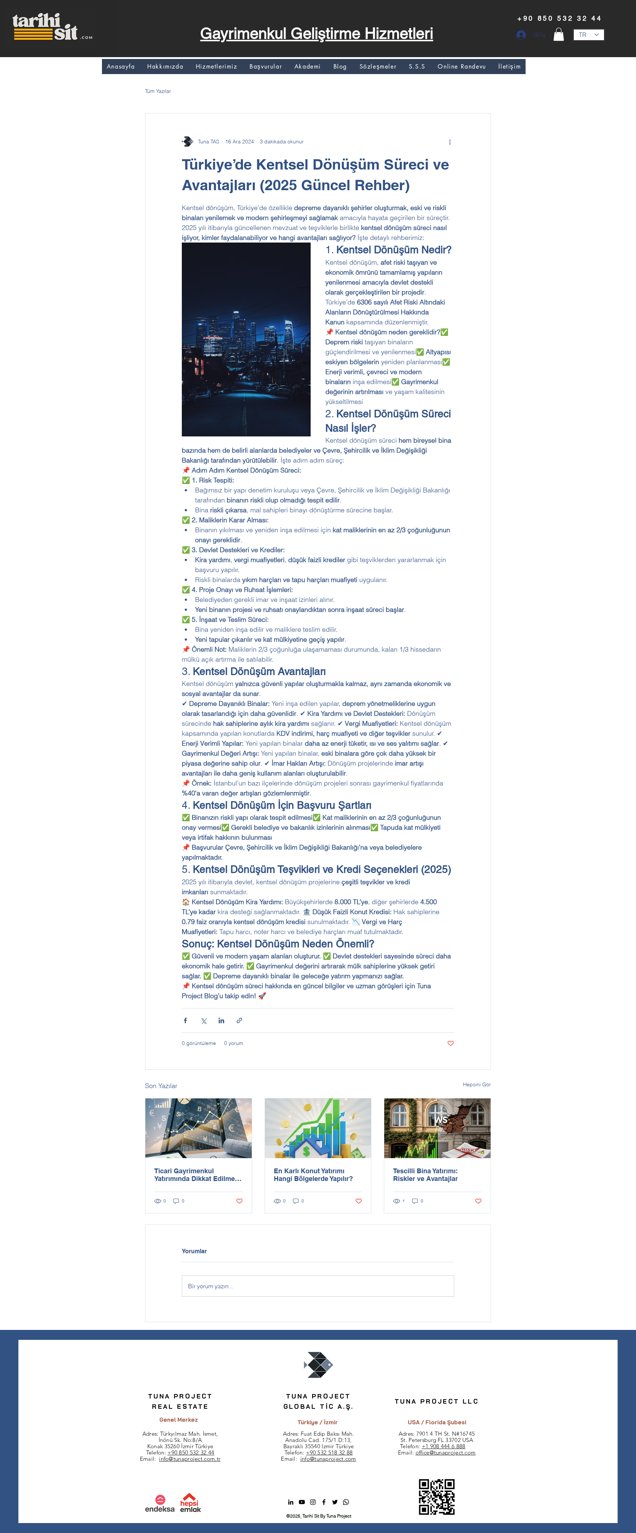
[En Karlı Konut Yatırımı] (318, 1128)
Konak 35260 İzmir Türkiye (180, 1446)
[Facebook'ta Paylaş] (185, 1020)
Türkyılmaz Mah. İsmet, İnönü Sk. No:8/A (188, 1436)
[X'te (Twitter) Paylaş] (203, 1020)
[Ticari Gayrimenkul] (198, 1128)
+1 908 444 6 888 (444, 1446)
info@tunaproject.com (328, 1458)
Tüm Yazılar (158, 91)
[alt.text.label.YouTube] (301, 1502)
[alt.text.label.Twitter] (335, 1502)
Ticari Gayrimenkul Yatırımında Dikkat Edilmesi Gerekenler (197, 1174)
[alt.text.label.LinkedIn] (290, 1502)
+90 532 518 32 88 (329, 1452)
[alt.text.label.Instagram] (313, 1502)
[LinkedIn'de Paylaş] (221, 1020)
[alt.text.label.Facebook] (324, 1502)
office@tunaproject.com (446, 1452)
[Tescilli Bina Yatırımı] (437, 1128)
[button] (558, 34)
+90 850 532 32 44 (190, 1452)
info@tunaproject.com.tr (189, 1458)
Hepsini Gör (477, 1084)
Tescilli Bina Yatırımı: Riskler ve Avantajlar (425, 1174)
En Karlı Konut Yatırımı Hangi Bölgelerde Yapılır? (313, 1174)
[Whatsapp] (346, 1502)
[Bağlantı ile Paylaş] (239, 1020)
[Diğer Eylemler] (449, 141)
